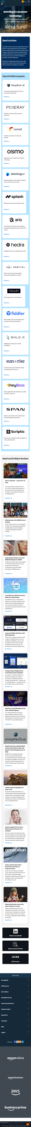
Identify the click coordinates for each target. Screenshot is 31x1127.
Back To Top (15, 975)
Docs (6, 1125)
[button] (5, 1122)
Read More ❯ (8, 498)
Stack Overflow (12, 1125)
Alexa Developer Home (24, 1125)
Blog (17, 1125)
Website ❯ (6, 96)
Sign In (24, 1)
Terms (3, 1125)
